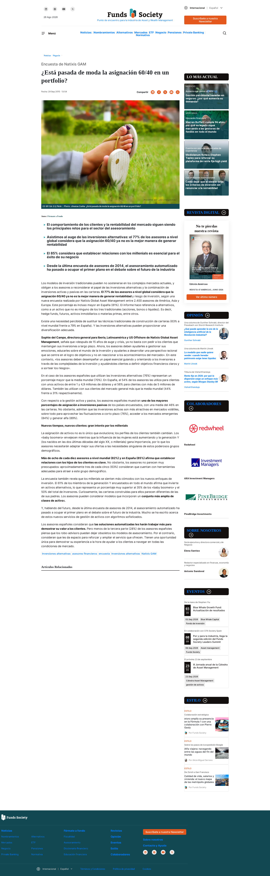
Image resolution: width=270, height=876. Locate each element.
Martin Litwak (190, 363)
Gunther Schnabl (192, 340)
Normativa (143, 35)
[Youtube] (63, 9)
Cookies (147, 869)
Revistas (116, 830)
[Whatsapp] (178, 92)
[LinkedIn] (46, 9)
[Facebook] (159, 92)
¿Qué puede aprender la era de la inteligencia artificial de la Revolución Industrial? (201, 332)
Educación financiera (75, 854)
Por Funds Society (197, 733)
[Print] (171, 92)
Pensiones (175, 32)
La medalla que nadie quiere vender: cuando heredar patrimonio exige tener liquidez (200, 355)
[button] (205, 8)
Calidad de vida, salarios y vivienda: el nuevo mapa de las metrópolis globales (199, 779)
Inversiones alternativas (56, 553)
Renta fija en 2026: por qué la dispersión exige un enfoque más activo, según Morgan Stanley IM (201, 378)
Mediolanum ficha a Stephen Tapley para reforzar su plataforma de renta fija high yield (206, 158)
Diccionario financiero (76, 848)
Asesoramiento (72, 842)
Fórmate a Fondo (55, 216)
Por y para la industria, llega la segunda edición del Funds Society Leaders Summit (210, 639)
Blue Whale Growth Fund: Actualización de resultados (209, 609)
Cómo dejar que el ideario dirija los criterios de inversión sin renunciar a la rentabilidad (204, 185)
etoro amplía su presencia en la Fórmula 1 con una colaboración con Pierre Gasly (199, 723)
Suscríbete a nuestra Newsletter (205, 20)
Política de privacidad (124, 869)
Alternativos (124, 32)
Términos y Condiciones (92, 869)
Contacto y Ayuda (154, 845)
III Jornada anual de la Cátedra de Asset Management (210, 666)
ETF (151, 32)
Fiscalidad (69, 836)
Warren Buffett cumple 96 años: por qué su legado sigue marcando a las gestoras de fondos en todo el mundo (205, 127)
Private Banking (193, 32)
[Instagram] (54, 9)
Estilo (194, 700)
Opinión (195, 315)
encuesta (104, 553)
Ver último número (206, 297)
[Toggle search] (224, 32)
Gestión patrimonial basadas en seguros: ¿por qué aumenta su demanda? (205, 98)
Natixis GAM (149, 553)
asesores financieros (84, 553)
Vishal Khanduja (192, 387)
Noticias (6, 830)
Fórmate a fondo (74, 830)
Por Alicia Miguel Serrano (201, 760)
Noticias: (86, 32)
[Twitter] (72, 9)
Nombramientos (104, 32)
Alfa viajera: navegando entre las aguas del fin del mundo (199, 751)
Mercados (141, 32)
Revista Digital (203, 212)
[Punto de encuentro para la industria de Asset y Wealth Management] (135, 15)
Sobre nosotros (204, 530)
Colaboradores (204, 404)
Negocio (160, 32)
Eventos (196, 592)
